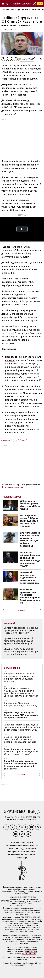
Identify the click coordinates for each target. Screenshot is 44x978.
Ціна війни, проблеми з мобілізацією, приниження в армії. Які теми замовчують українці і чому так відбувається (21, 692)
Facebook (21, 94)
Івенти (30, 843)
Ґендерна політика (28, 849)
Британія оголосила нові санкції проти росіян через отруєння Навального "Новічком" (21, 630)
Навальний (7, 441)
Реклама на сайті (18, 843)
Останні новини (12, 668)
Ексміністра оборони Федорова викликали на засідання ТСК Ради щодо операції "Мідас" (30, 559)
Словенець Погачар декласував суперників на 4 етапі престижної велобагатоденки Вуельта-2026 (22, 727)
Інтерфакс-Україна (17, 903)
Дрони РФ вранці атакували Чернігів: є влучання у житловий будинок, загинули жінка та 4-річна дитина (20, 765)
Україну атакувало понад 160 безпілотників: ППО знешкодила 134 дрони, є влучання (21, 715)
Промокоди (21, 858)
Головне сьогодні (12, 497)
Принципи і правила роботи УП (21, 852)
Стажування (30, 855)
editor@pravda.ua (29, 954)
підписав (10, 360)
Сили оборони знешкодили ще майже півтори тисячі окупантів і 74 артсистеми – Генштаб (21, 751)
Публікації (15, 10)
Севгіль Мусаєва (30, 949)
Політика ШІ (12, 849)
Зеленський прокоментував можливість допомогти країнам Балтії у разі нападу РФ (30, 596)
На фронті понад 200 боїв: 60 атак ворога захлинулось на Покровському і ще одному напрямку (19, 677)
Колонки (36, 10)
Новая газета (21, 84)
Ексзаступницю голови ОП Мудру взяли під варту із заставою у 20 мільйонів (29, 520)
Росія (23, 441)
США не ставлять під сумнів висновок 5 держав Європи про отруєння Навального (21, 651)
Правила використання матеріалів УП (22, 846)
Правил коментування (12, 487)
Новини (5, 10)
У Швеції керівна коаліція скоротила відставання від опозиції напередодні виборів (20, 739)
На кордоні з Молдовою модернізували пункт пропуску (20, 704)
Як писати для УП (15, 855)
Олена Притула (31, 951)
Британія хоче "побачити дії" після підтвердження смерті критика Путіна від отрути (19, 641)
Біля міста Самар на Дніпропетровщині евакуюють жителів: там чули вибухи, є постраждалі (30, 539)
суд (16, 441)
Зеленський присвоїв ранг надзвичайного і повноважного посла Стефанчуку (29, 577)
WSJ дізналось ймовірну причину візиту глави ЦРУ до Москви (30, 505)
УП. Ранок (26, 10)
